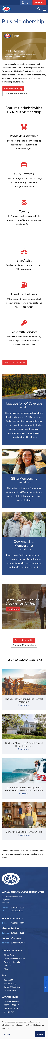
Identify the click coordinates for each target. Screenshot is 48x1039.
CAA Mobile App (11, 1001)
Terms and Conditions (14, 362)
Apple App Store (11, 1008)
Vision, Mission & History (14, 958)
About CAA (9, 955)
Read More (13, 609)
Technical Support (11, 1004)
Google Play (9, 1012)
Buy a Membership (13, 88)
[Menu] (44, 9)
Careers (7, 965)
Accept (40, 1034)
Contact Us (9, 980)
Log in (27, 2)
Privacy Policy (10, 983)
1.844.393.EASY (18, 942)
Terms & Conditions (12, 987)
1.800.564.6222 (17, 933)
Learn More (24, 386)
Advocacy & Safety (12, 962)
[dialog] (24, 1029)
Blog (6, 969)
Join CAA (39, 2)
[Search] (38, 9)
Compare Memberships (15, 93)
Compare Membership (23, 645)
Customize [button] (6, 1034)
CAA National (10, 990)
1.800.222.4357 (17, 923)
